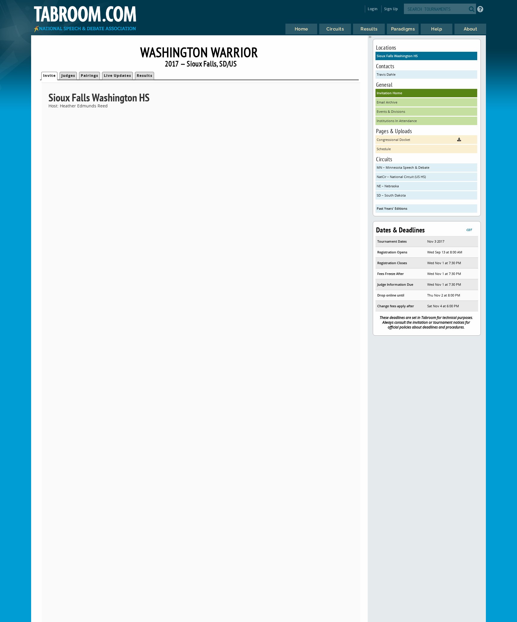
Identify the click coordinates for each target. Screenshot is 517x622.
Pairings (89, 75)
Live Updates (117, 75)
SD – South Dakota (391, 195)
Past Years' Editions (392, 208)
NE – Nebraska (388, 186)
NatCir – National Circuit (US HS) (401, 176)
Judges (68, 75)
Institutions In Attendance (397, 120)
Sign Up (391, 8)
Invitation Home (389, 93)
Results (144, 75)
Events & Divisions (391, 111)
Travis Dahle (386, 74)
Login (373, 8)
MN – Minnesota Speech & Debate (403, 167)
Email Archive (387, 102)
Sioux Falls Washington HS (397, 56)
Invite (49, 75)
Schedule (384, 149)
